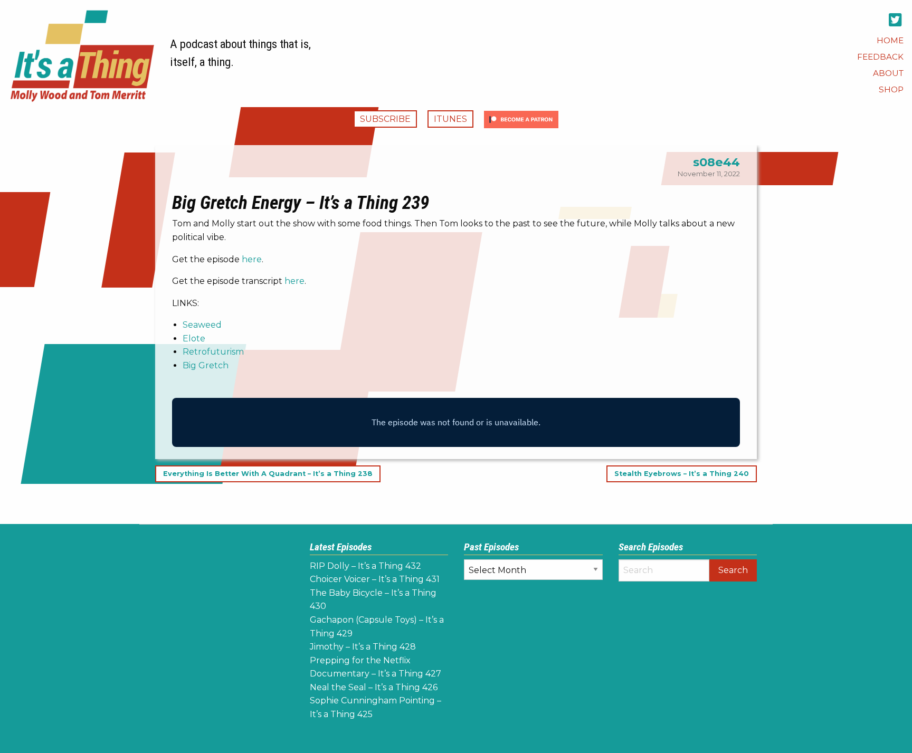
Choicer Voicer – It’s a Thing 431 (375, 579)
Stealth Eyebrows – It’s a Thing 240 (681, 474)
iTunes (450, 119)
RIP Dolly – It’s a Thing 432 (365, 566)
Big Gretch (206, 365)
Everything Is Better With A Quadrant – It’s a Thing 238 (268, 474)
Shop (891, 89)
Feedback (880, 57)
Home (890, 40)
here (252, 259)
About (888, 73)
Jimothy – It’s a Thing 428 (363, 647)
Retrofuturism (213, 352)
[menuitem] (890, 40)
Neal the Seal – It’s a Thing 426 (374, 687)
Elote (194, 338)
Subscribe (385, 119)
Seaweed (202, 325)
